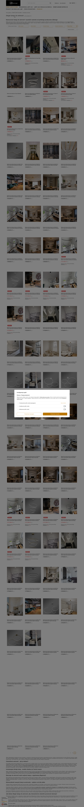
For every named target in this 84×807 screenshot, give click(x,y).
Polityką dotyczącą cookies (45, 397)
